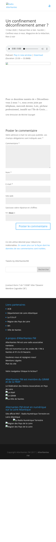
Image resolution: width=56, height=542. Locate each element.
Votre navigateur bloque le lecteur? (22, 371)
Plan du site (11, 363)
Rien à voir (10, 36)
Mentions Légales (13, 360)
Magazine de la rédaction (37, 33)
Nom (9, 172)
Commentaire (13, 143)
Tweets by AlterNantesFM (17, 261)
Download (38, 55)
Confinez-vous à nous (15, 33)
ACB (9, 309)
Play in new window (23, 55)
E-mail (9, 184)
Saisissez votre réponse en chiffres (21, 207)
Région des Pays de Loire (18, 321)
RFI (8, 325)
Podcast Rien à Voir (27, 30)
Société (40, 30)
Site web (9, 196)
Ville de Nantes (14, 330)
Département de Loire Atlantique (22, 313)
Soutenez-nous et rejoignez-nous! (21, 357)
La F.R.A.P (11, 317)
